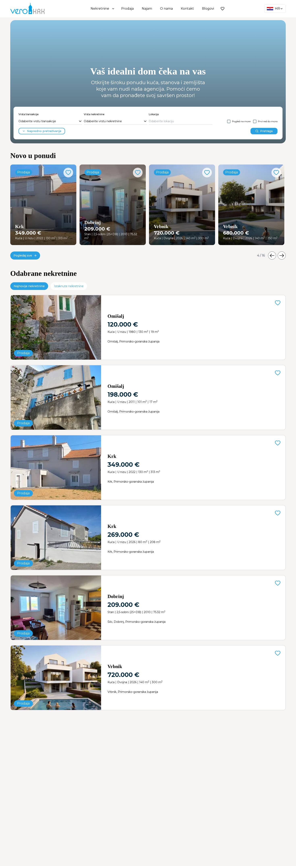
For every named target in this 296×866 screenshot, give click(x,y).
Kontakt (187, 8)
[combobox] (50, 121)
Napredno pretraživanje (44, 131)
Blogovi (208, 8)
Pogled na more (241, 121)
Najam (147, 8)
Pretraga (266, 131)
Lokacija (154, 114)
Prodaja (127, 8)
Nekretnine (100, 8)
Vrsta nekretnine (94, 114)
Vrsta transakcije (29, 114)
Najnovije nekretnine (29, 286)
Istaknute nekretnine (69, 286)
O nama (166, 8)
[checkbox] (228, 121)
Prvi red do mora (267, 121)
